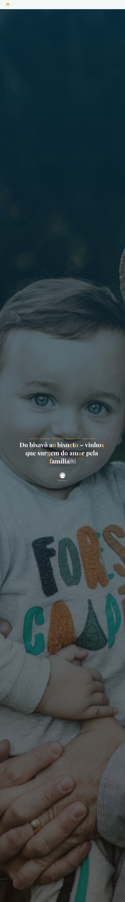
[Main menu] (119, 4)
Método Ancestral (72, 438)
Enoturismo (33, 438)
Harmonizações (58, 438)
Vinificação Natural (88, 438)
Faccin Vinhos (45, 438)
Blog (6, 4)
